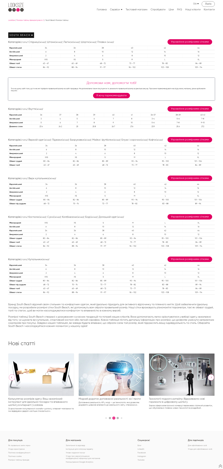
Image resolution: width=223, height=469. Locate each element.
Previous (12, 377)
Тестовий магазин (136, 9)
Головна (102, 9)
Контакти (209, 9)
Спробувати (158, 9)
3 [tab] (113, 418)
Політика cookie (15, 456)
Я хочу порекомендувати (111, 95)
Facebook (142, 453)
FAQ (179, 9)
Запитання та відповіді (75, 445)
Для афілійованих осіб (197, 445)
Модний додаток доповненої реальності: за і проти (110, 399)
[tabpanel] (43, 383)
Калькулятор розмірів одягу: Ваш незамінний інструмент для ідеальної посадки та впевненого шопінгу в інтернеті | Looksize (38, 402)
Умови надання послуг (75, 453)
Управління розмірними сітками (190, 42)
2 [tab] (110, 418)
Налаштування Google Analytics (79, 462)
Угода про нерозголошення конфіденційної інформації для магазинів (83, 457)
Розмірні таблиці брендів (18, 460)
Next (211, 377)
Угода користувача (16, 449)
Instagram (142, 456)
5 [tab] (121, 418)
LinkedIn (141, 449)
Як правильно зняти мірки (19, 445)
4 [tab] (118, 418)
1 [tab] (106, 418)
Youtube (141, 460)
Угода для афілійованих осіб (200, 449)
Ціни (171, 9)
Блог (139, 445)
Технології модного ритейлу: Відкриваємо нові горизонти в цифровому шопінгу (177, 400)
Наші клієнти (193, 9)
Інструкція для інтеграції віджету (79, 449)
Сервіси (115, 9)
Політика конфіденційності (19, 453)
